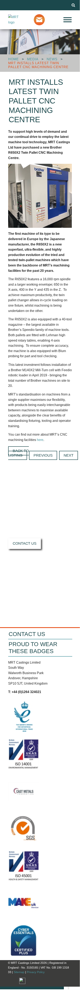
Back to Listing (18, 453)
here (40, 440)
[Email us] (40, 19)
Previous (43, 455)
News (52, 59)
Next (68, 455)
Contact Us (24, 543)
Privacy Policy (36, 972)
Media (32, 59)
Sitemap (19, 972)
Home (13, 59)
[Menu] (61, 20)
